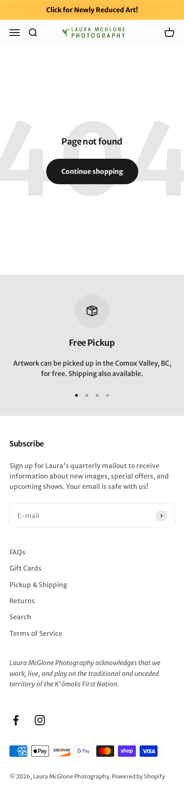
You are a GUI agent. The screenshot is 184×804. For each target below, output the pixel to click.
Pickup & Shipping (38, 585)
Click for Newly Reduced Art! (92, 10)
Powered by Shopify (138, 776)
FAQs (17, 552)
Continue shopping (92, 171)
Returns (22, 601)
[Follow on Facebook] (15, 720)
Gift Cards (25, 568)
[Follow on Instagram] (39, 720)
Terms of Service (35, 633)
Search (20, 617)
